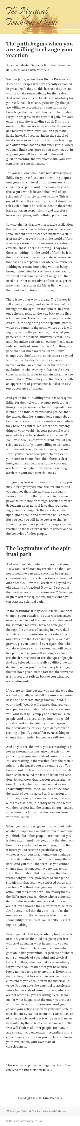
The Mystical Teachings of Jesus (32, 17)
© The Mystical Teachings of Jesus (24, 1121)
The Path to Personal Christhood (49, 1111)
